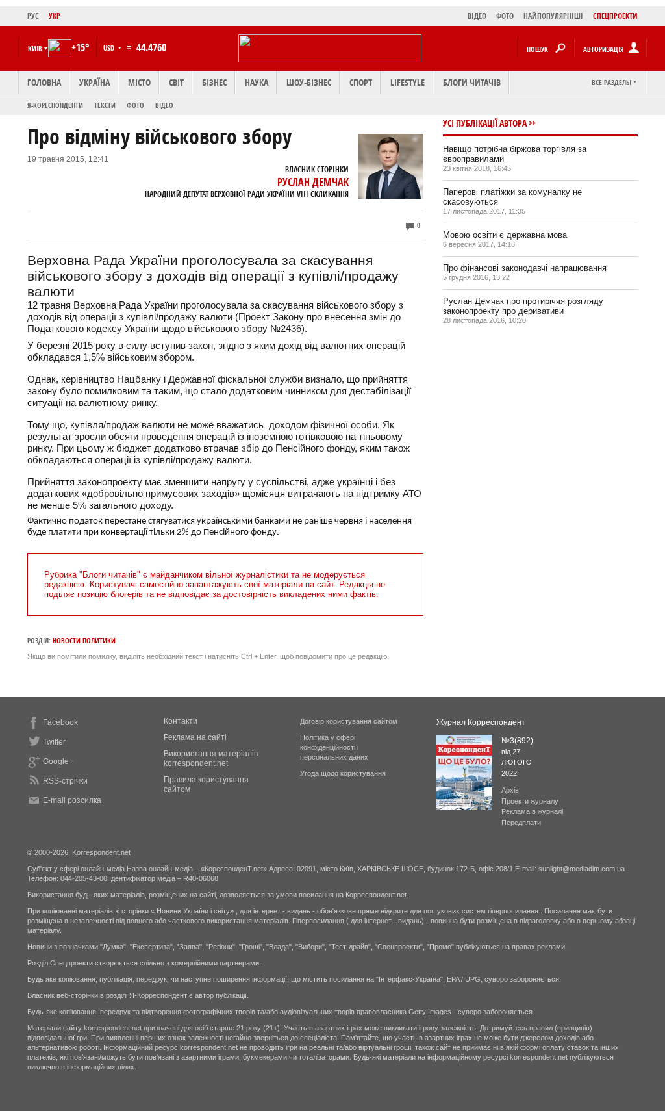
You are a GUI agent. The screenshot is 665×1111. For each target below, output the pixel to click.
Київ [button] (35, 48)
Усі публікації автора (485, 123)
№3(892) (517, 740)
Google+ (58, 761)
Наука (256, 82)
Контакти (180, 721)
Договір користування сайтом (348, 721)
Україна (94, 82)
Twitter (54, 742)
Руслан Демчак (313, 182)
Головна (44, 82)
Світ (176, 82)
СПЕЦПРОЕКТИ (615, 15)
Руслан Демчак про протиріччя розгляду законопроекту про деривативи (523, 306)
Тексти (105, 105)
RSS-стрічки (65, 780)
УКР (54, 15)
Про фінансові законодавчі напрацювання (525, 268)
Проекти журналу (529, 801)
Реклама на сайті (195, 737)
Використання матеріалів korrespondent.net (211, 758)
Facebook (60, 722)
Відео (164, 105)
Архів (510, 790)
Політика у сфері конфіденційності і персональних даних (334, 747)
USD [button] (109, 48)
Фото (135, 105)
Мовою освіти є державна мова (505, 235)
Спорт (360, 82)
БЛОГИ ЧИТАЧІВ (472, 82)
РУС (33, 15)
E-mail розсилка (72, 800)
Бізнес (214, 82)
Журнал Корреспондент (480, 722)
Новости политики (84, 640)
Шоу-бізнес (308, 82)
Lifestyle (407, 82)
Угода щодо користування (343, 773)
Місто (139, 82)
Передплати (521, 822)
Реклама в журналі (532, 811)
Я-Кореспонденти (55, 105)
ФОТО (505, 15)
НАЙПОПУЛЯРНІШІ (553, 15)
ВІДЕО (477, 15)
